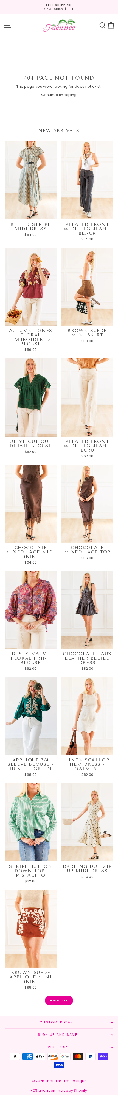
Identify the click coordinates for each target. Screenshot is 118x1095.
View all (59, 1000)
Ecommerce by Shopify (67, 1090)
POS (34, 1090)
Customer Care (58, 1022)
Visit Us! (58, 1047)
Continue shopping (59, 94)
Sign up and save (57, 1034)
